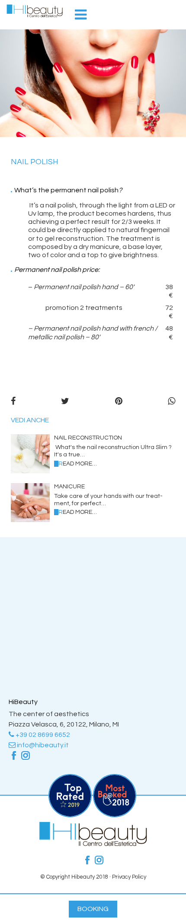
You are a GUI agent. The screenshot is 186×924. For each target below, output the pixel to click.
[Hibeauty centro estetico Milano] (34, 10)
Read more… (77, 464)
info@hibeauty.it (42, 745)
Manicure (69, 487)
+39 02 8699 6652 (42, 734)
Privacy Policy (129, 877)
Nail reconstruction (88, 438)
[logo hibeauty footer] (93, 844)
